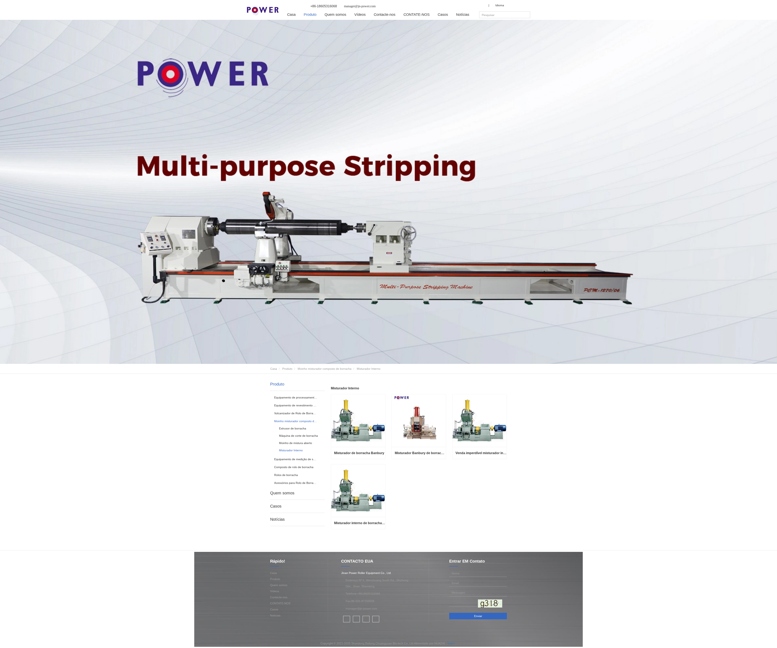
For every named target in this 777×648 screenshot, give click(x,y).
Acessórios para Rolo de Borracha (295, 482)
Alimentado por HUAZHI (429, 643)
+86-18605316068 (323, 6)
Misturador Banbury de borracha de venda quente (420, 453)
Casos (443, 15)
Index (451, 643)
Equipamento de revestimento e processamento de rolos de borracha (295, 405)
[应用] (527, 15)
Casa (291, 15)
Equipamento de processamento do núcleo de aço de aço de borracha (295, 397)
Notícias (277, 519)
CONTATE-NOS (416, 15)
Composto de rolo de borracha (293, 467)
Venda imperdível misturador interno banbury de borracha (481, 453)
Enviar (478, 616)
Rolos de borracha (286, 475)
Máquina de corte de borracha (298, 435)
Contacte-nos (384, 15)
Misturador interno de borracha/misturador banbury (359, 523)
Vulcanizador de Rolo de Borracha (295, 413)
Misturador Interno (291, 450)
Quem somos (282, 493)
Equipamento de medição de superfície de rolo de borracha (295, 459)
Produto (287, 368)
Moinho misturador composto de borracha (324, 368)
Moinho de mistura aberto (295, 443)
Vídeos (360, 15)
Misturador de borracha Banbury (359, 453)
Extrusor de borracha (292, 428)
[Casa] (263, 10)
